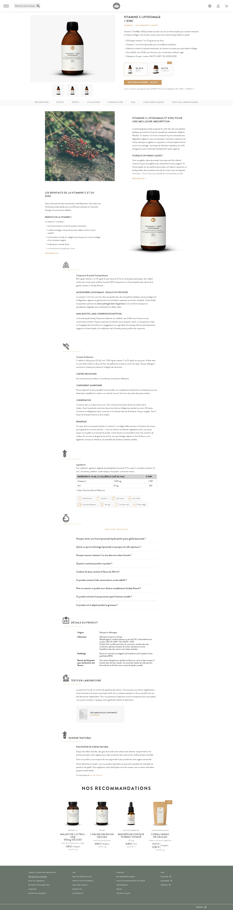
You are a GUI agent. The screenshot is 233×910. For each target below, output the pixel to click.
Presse (119, 889)
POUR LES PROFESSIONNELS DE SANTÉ (131, 881)
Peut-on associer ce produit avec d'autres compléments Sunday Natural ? (108, 588)
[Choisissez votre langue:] (209, 6)
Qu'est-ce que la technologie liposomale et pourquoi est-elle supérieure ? (108, 547)
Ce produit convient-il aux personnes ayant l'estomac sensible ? (104, 596)
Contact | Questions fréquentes (42, 872)
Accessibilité (78, 893)
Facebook (165, 877)
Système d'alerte (124, 893)
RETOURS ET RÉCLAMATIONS (39, 885)
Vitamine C (128, 25)
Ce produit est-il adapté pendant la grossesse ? (97, 605)
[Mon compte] (218, 6)
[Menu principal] (6, 6)
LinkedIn (164, 885)
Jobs (162, 872)
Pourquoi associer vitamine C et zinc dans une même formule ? (104, 555)
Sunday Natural (96, 775)
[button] (58, 90)
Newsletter (77, 889)
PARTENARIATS (122, 885)
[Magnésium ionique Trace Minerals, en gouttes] (131, 813)
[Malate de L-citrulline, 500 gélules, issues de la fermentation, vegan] (73, 813)
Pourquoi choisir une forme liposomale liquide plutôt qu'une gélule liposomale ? (111, 538)
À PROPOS (120, 872)
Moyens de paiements (37, 893)
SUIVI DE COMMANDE (36, 881)
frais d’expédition (169, 89)
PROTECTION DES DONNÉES (83, 881)
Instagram (165, 881)
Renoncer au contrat (37, 877)
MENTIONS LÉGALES (80, 885)
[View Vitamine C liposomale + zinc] (58, 90)
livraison (32, 889)
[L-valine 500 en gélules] (102, 813)
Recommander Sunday (126, 877)
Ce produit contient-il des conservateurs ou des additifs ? (101, 580)
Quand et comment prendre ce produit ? (94, 563)
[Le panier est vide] (226, 6)
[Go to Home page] (116, 6)
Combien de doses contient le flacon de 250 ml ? (98, 571)
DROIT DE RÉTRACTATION (82, 877)
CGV (74, 872)
